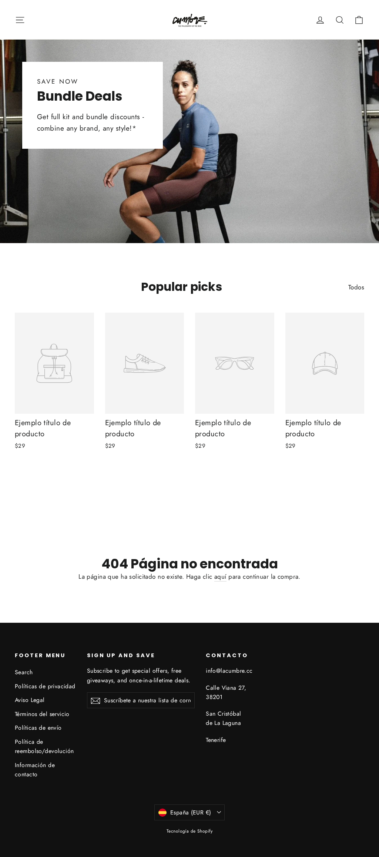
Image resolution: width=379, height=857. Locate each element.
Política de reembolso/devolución (44, 746)
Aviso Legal (30, 700)
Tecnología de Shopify (189, 831)
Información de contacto (35, 770)
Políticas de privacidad (45, 686)
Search (24, 672)
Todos (356, 287)
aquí (220, 576)
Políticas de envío (38, 727)
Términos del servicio (42, 714)
